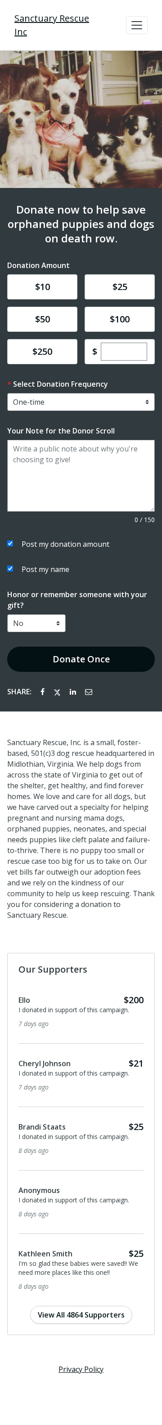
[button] (137, 25)
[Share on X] (58, 692)
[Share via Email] (88, 692)
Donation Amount (38, 265)
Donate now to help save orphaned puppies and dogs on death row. (81, 224)
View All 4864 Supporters (81, 1315)
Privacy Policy (81, 1369)
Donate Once (81, 659)
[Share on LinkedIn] (74, 692)
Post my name (45, 569)
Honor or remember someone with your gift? (77, 600)
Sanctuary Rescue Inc (51, 25)
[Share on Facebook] (43, 692)
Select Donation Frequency (60, 384)
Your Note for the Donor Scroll (61, 431)
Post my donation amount (65, 544)
